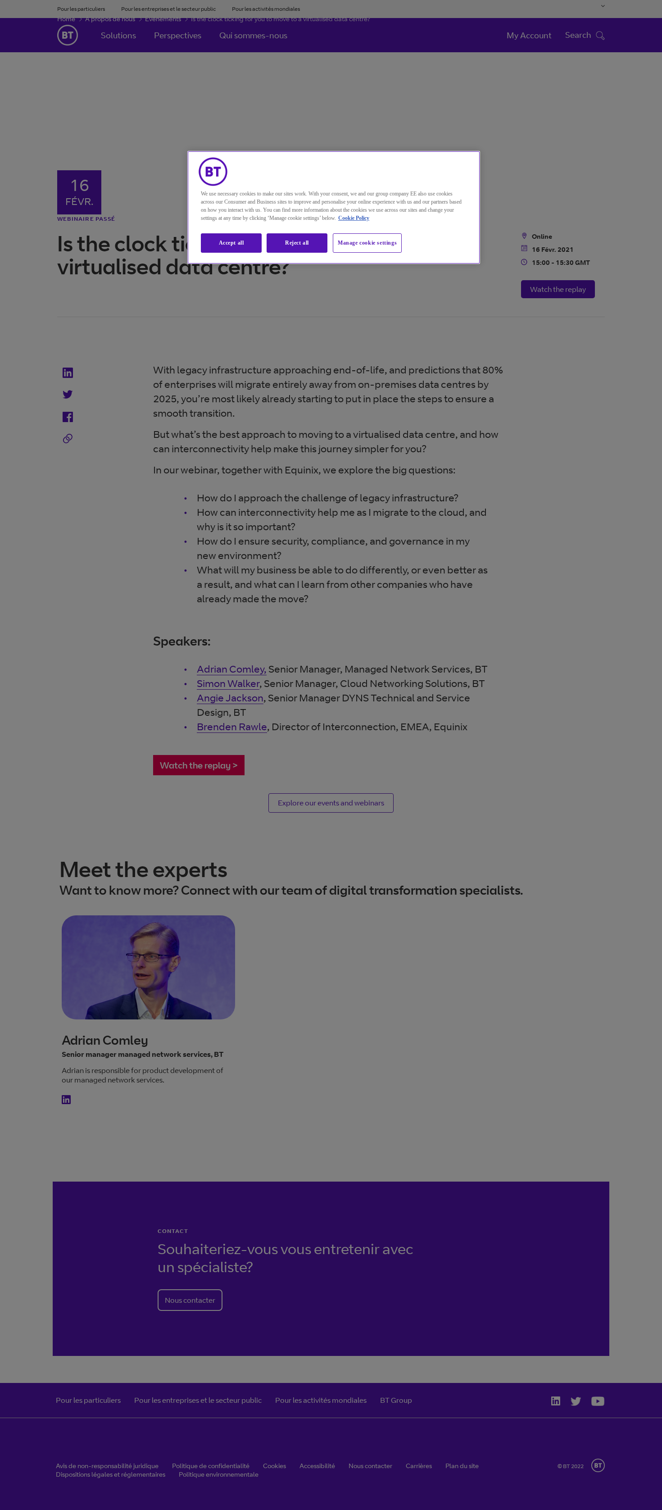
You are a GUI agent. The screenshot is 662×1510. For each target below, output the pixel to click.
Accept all (231, 243)
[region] (333, 207)
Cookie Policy (353, 218)
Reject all (297, 243)
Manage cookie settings (367, 243)
